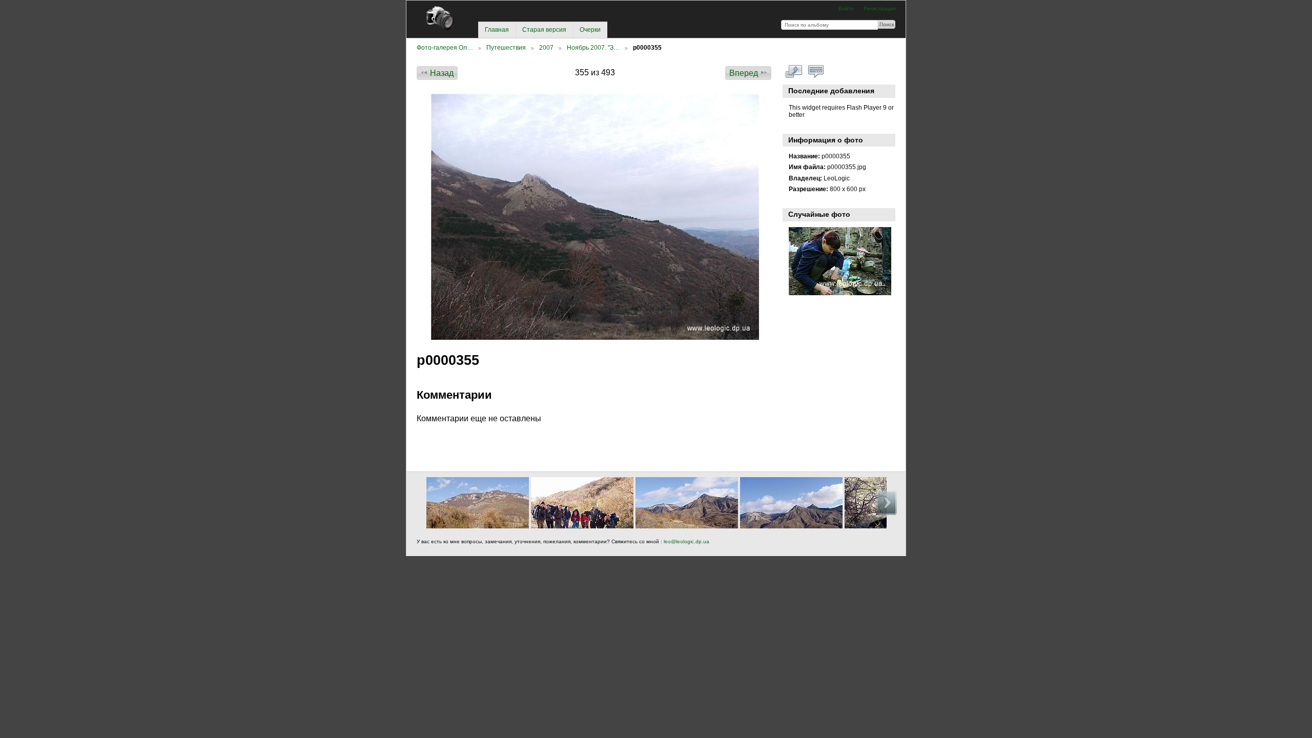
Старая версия (544, 29)
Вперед (743, 73)
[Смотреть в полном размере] (595, 217)
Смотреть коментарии (816, 72)
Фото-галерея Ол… (445, 47)
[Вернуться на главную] (444, 18)
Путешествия (506, 47)
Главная (497, 29)
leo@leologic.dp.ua (685, 541)
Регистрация (879, 8)
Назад (442, 73)
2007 (546, 47)
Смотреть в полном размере (794, 72)
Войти (846, 8)
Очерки (590, 29)
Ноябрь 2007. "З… (593, 47)
